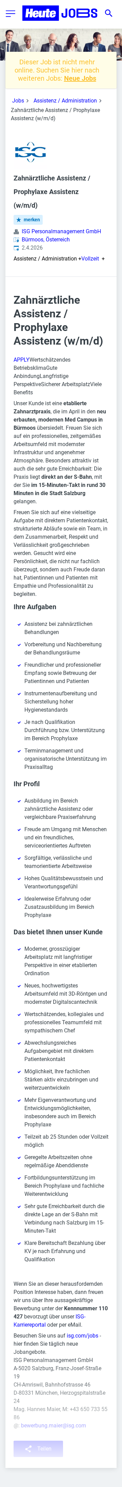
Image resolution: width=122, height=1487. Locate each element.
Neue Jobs (80, 78)
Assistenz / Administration (65, 100)
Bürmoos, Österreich (46, 239)
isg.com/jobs (82, 1335)
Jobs (18, 100)
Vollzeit (90, 259)
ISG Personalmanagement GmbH (61, 231)
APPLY (21, 360)
